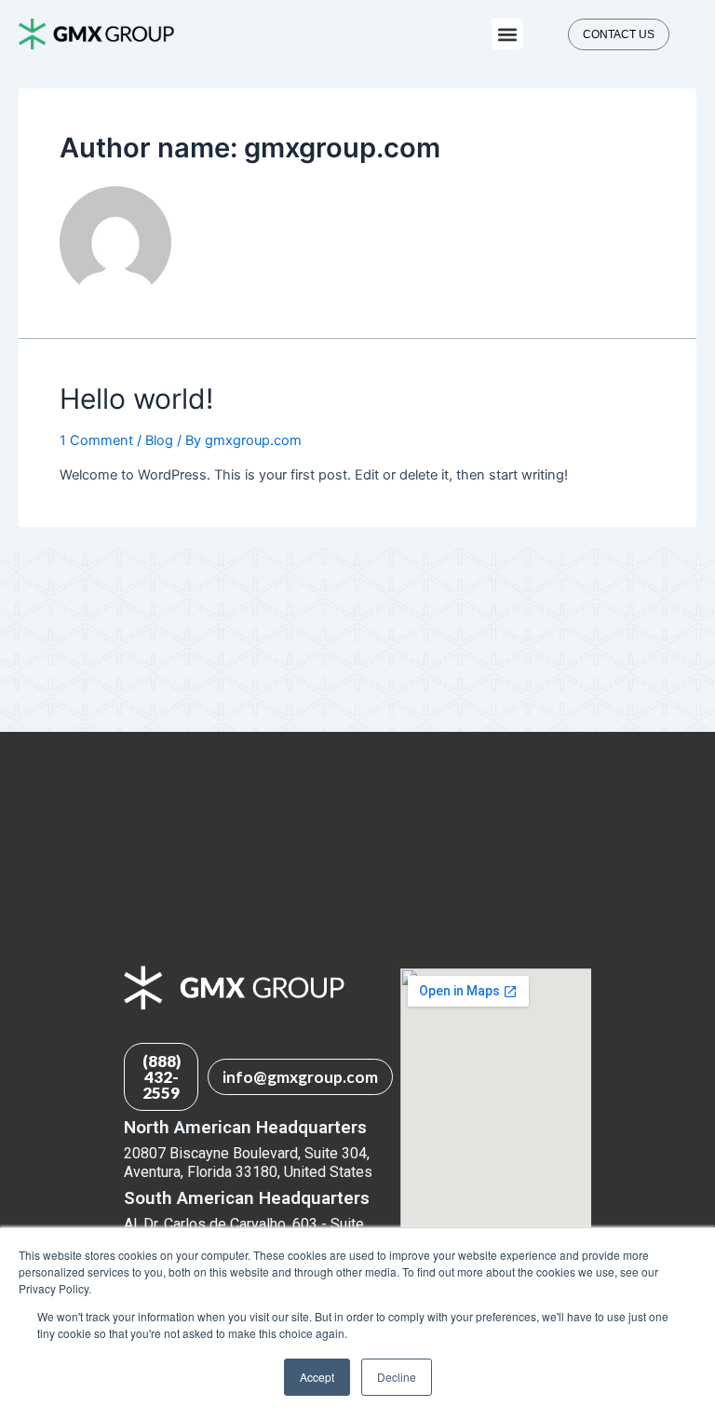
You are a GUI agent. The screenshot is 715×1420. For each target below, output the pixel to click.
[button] (507, 34)
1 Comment (96, 440)
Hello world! (136, 398)
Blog (159, 440)
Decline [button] (396, 1377)
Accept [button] (317, 1377)
